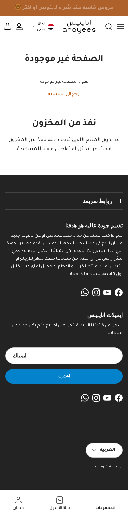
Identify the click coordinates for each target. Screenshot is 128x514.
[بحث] (105, 26)
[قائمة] (120, 26)
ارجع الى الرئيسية (64, 94)
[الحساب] (22, 26)
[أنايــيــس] (77, 27)
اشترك (64, 375)
